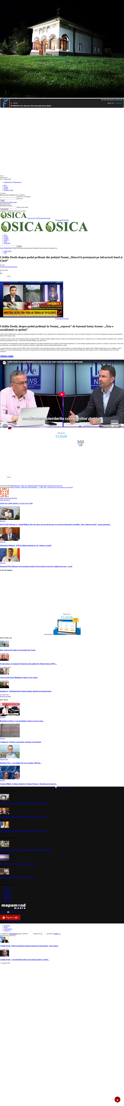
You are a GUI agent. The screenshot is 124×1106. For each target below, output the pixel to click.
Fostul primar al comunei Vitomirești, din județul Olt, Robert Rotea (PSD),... (28, 664)
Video (5, 241)
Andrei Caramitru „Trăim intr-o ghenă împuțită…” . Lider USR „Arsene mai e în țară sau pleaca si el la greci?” (41, 487)
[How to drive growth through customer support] (4, 860)
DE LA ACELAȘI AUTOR (24, 503)
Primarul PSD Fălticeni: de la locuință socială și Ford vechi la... (23, 831)
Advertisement (8, 929)
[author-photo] (4, 496)
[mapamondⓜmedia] (62, 220)
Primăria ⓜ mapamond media (8, 267)
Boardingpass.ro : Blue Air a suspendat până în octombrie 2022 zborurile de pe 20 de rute (36, 485)
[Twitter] (24, 276)
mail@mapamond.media (15, 921)
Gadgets (6, 238)
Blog (5, 185)
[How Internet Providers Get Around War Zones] (4, 646)
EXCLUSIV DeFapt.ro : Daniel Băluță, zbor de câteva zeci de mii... (25, 803)
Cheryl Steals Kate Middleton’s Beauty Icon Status (19, 677)
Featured (2, 738)
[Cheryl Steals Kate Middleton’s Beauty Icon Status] (4, 674)
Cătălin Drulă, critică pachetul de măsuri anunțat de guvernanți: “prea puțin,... (29, 946)
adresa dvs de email (22, 207)
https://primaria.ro (5, 500)
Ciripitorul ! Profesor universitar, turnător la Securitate (20, 742)
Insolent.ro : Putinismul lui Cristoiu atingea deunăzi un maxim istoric (25, 691)
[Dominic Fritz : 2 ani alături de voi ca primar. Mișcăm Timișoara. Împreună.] (10, 758)
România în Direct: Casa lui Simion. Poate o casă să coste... (22, 721)
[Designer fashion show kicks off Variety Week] (4, 874)
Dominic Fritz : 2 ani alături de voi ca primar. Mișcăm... (20, 763)
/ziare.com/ (7, 356)
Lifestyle (6, 240)
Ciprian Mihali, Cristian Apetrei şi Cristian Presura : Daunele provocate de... (28, 784)
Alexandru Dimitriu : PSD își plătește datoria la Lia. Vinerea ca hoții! (25, 545)
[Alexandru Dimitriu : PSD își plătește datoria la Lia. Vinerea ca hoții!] (10, 540)
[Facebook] (17, 276)
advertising (10, 911)
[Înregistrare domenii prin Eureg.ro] (43, 934)
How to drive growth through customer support (17, 864)
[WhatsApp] (37, 276)
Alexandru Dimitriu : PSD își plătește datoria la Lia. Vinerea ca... (24, 817)
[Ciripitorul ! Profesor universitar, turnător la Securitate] (10, 737)
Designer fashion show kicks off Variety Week (17, 877)
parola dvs (20, 198)
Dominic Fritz (4, 759)
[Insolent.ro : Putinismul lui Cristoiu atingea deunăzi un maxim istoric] (4, 687)
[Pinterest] (30, 276)
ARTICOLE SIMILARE (8, 503)
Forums (6, 187)
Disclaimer (7, 925)
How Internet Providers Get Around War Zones (17, 650)
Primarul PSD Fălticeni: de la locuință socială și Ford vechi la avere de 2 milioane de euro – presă (36, 566)
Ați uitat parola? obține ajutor (8, 202)
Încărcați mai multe (5, 696)
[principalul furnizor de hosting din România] (30, 934)
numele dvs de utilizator (23, 196)
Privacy (6, 927)
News (5, 235)
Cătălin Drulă (8, 248)
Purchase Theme (8, 190)
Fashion (6, 236)
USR (5, 253)
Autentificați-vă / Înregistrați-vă (13, 182)
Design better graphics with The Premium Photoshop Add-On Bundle (26, 850)
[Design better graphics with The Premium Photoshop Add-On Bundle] (4, 846)
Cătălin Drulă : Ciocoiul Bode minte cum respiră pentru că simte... (24, 960)
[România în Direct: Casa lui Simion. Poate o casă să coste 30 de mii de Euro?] (10, 716)
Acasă (2, 248)
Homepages (7, 243)
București (2, 521)
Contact (6, 188)
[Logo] (22, 232)
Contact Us (7, 930)
